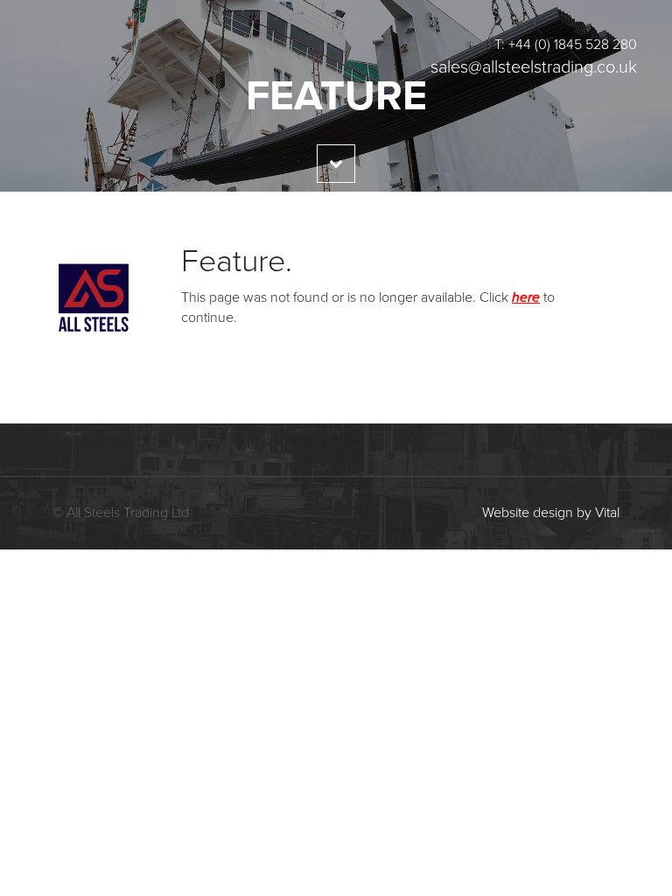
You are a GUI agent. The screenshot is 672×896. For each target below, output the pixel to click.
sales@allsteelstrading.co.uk (533, 67)
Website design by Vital (551, 513)
